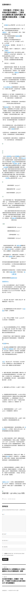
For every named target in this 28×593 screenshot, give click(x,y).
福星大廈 (19, 245)
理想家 (4, 349)
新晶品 (7, 45)
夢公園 (9, 249)
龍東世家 (18, 36)
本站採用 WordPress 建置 (13, 590)
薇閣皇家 (11, 349)
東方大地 (23, 158)
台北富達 (6, 167)
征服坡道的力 (6, 4)
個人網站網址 (5, 546)
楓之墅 (7, 456)
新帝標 (7, 178)
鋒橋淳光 (17, 72)
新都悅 (13, 129)
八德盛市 (6, 50)
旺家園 (4, 343)
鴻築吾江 (4, 32)
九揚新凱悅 (8, 156)
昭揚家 (8, 52)
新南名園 (6, 107)
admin (5, 498)
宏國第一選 (16, 163)
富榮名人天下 (6, 482)
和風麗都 (17, 156)
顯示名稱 (4, 534)
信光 (4, 361)
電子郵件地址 (5, 540)
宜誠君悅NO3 (5, 281)
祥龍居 (6, 25)
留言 (3, 514)
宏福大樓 (14, 218)
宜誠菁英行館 (13, 278)
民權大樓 (12, 272)
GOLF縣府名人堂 (8, 87)
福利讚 (10, 256)
